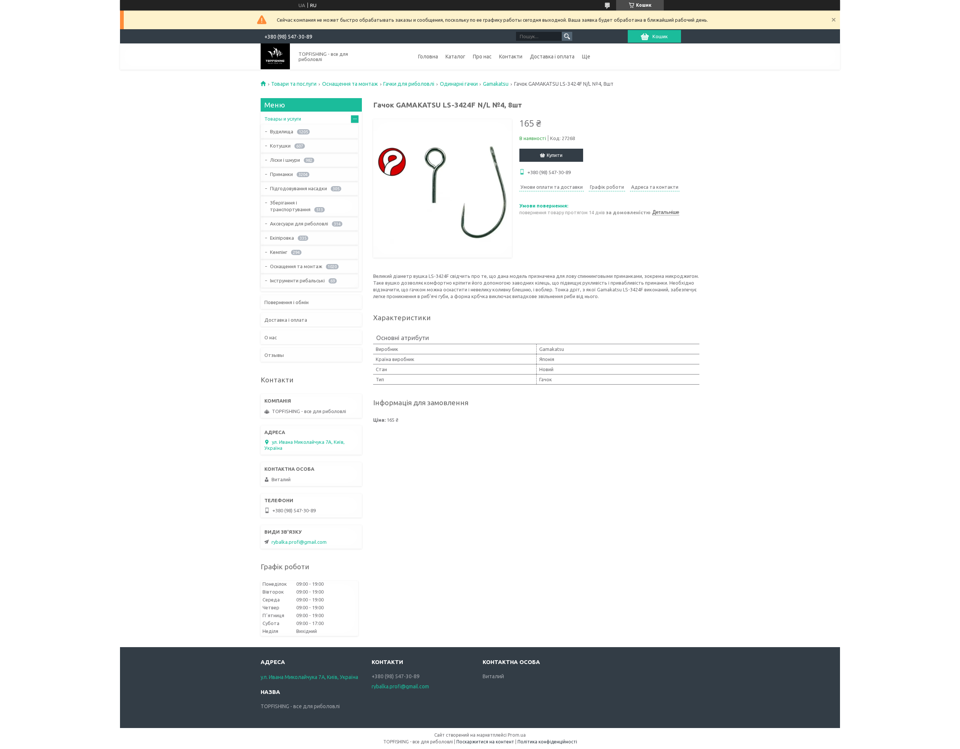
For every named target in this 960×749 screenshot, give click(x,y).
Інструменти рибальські (297, 280)
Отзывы (274, 355)
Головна (428, 57)
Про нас (482, 57)
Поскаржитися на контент (485, 741)
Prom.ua (517, 735)
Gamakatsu (495, 84)
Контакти (510, 57)
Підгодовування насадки (298, 188)
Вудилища (281, 131)
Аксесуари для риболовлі (299, 223)
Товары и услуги (282, 118)
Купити (554, 155)
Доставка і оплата (552, 57)
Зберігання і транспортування (290, 206)
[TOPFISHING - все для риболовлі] (275, 56)
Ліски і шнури (285, 160)
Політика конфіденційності (547, 741)
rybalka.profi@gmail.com (299, 542)
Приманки (281, 174)
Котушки (280, 145)
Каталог (455, 57)
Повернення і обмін (286, 302)
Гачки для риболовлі (408, 84)
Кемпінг (278, 252)
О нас (270, 337)
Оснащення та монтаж (350, 84)
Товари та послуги (293, 84)
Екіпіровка (282, 237)
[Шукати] (567, 36)
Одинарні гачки (459, 84)
